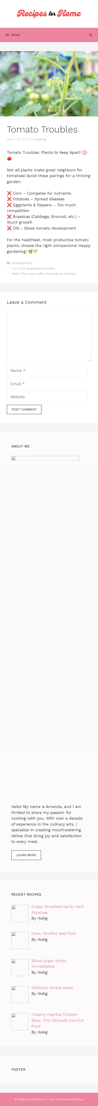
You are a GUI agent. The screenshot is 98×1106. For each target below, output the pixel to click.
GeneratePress (73, 1099)
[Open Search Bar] (90, 35)
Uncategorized (22, 263)
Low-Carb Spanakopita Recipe (33, 268)
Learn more (26, 855)
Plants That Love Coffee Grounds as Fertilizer (44, 273)
